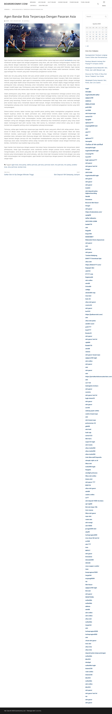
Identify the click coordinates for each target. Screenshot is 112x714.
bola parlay (22, 165)
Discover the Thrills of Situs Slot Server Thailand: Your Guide (96, 75)
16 (106, 34)
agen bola (15, 165)
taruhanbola (68, 60)
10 (87, 34)
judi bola (41, 165)
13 (96, 34)
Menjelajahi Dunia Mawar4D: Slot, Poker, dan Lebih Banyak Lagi (96, 69)
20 (96, 36)
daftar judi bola (32, 165)
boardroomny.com (15, 4)
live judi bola (59, 165)
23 (106, 36)
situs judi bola (12, 167)
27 (96, 38)
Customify (38, 710)
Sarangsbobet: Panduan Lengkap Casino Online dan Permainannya (96, 56)
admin (7, 21)
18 (90, 36)
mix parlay (67, 165)
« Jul (87, 46)
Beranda (7, 9)
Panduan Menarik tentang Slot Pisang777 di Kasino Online (95, 63)
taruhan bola (22, 167)
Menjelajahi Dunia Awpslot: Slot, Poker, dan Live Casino (95, 81)
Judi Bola (26, 21)
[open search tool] (98, 4)
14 (99, 34)
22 (102, 36)
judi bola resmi (49, 165)
